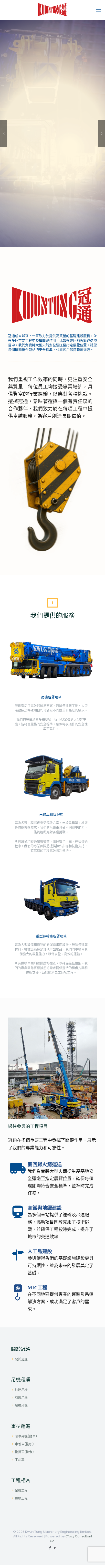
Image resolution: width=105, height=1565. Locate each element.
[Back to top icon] (95, 1555)
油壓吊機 (21, 1389)
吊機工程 (21, 1490)
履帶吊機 (21, 1405)
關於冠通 (21, 1359)
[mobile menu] (98, 10)
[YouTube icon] (55, 1547)
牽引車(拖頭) (24, 1444)
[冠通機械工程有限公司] (52, 9)
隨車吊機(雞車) (26, 1436)
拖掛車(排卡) (24, 1451)
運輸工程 (21, 1498)
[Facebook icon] (50, 1547)
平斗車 (19, 1459)
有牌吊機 (21, 1397)
